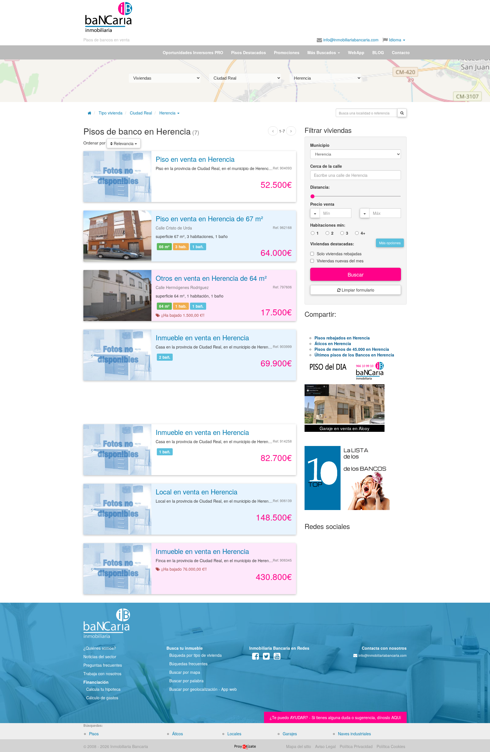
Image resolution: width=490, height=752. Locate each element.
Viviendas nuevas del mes (340, 261)
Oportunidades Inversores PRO (193, 52)
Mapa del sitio (298, 746)
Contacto (401, 52)
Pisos (94, 733)
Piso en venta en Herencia (195, 159)
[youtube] (277, 657)
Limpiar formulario (357, 290)
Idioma (395, 40)
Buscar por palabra (186, 680)
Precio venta (322, 204)
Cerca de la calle (326, 166)
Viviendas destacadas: (332, 244)
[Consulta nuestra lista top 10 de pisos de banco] (356, 481)
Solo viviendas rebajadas (339, 253)
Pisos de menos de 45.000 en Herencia (351, 349)
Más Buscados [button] (322, 52)
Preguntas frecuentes (102, 665)
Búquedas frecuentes (188, 663)
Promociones (286, 52)
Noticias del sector (99, 656)
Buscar (356, 274)
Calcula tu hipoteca (103, 689)
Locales (234, 733)
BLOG (378, 52)
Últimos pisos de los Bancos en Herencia (354, 355)
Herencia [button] (168, 113)
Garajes (290, 733)
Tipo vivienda (110, 113)
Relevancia (124, 143)
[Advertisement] (269, 17)
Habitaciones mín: (327, 225)
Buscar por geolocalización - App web (203, 689)
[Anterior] (273, 130)
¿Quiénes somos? (99, 648)
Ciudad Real (141, 113)
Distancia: (320, 187)
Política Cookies (391, 746)
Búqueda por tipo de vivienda (195, 655)
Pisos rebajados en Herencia (342, 338)
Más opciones (390, 242)
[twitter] (266, 657)
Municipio (320, 145)
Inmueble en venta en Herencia (202, 337)
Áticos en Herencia (332, 343)
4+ (363, 233)
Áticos (177, 733)
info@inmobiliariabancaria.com (350, 40)
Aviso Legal (325, 746)
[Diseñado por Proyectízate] (245, 746)
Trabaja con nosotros (102, 673)
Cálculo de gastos (102, 697)
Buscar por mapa (184, 672)
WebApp (356, 52)
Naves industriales (354, 733)
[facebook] (255, 657)
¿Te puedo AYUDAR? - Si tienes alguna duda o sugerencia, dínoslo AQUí (335, 717)
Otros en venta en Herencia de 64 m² (211, 278)
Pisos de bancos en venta (106, 40)
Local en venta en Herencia (196, 491)
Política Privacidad (356, 746)
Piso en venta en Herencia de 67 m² (209, 218)
